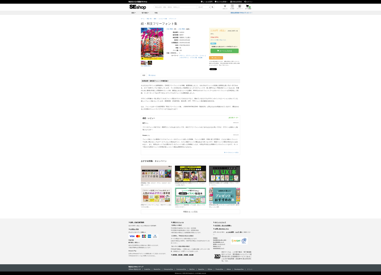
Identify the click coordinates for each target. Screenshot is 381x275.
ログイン (249, 2)
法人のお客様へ (222, 2)
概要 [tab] (143, 75)
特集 (156, 13)
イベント (250, 269)
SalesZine (201, 269)
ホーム (142, 18)
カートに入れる (225, 51)
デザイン (182, 55)
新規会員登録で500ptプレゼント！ (242, 13)
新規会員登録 (237, 2)
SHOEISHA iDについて (218, 248)
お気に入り (225, 8)
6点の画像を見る (146, 66)
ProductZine (219, 269)
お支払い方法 (134, 229)
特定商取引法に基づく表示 (219, 240)
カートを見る (248, 7)
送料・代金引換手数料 (137, 222)
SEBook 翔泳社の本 (134, 269)
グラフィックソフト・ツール (195, 55)
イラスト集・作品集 (196, 57)
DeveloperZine (239, 269)
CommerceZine (181, 269)
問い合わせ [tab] (152, 75)
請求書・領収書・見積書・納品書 (182, 255)
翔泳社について (217, 246)
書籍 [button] (132, 13)
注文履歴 (232, 8)
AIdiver (229, 269)
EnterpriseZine (168, 269)
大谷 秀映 (169, 29)
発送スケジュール (178, 222)
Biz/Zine (192, 269)
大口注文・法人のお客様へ (223, 225)
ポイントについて (220, 222)
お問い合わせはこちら (222, 229)
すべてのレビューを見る (232, 152)
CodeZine (147, 269)
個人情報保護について (218, 242)
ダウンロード (240, 8)
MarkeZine (157, 269)
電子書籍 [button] (145, 13)
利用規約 (215, 238)
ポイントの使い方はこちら (218, 40)
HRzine (210, 269)
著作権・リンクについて (219, 244)
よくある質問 (207, 2)
